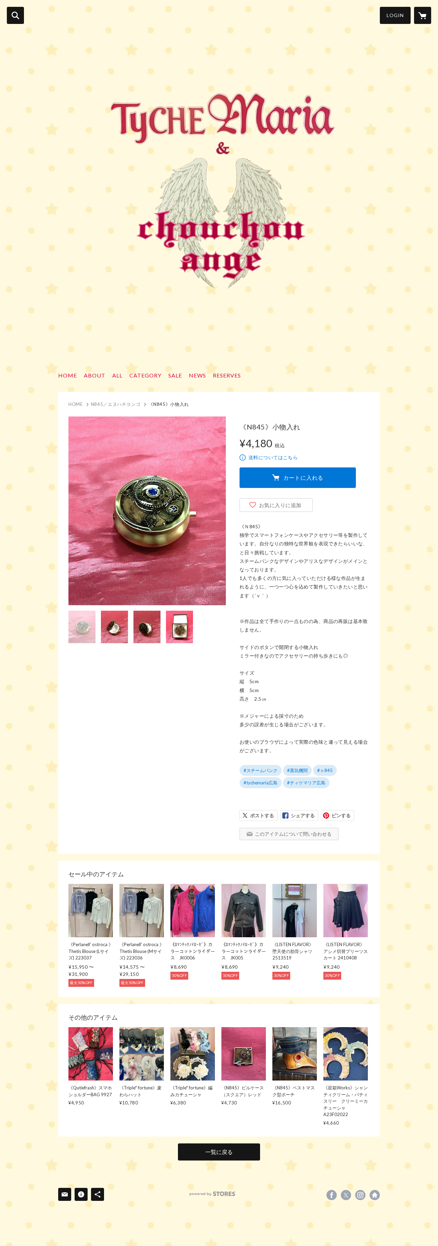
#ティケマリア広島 (306, 782)
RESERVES (227, 375)
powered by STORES (212, 1193)
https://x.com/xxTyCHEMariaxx (346, 1195)
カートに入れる (303, 477)
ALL (117, 375)
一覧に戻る (219, 1152)
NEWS (197, 375)
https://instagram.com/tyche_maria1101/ (360, 1195)
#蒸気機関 (297, 770)
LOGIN (395, 15)
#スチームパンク (261, 770)
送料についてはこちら (273, 457)
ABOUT (94, 375)
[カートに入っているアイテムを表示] (422, 15)
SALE (175, 375)
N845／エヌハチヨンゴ (116, 404)
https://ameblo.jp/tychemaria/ (375, 1195)
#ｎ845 (325, 770)
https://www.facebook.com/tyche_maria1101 (331, 1195)
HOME (67, 375)
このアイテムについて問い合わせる (293, 834)
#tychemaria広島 (261, 782)
